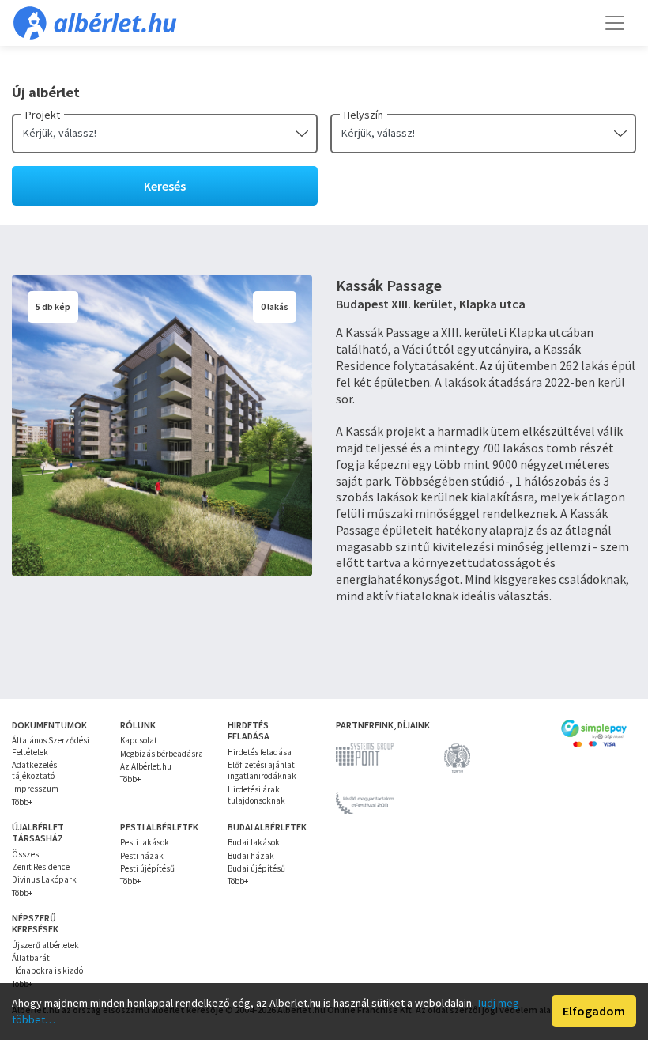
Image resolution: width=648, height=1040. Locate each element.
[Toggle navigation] (614, 23)
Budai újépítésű (256, 868)
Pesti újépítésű (147, 868)
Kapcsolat (138, 740)
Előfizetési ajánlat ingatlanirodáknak (262, 770)
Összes (25, 854)
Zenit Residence (41, 866)
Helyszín (363, 115)
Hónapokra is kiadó (47, 970)
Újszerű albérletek (45, 945)
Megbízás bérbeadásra (161, 753)
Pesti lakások (144, 842)
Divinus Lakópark (44, 879)
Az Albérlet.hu (145, 766)
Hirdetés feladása (260, 752)
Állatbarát (31, 957)
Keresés (165, 186)
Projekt (42, 115)
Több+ (22, 801)
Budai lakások (254, 842)
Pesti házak (142, 855)
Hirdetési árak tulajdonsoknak (256, 795)
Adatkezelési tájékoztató (35, 770)
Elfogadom (594, 1011)
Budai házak (251, 855)
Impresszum (35, 788)
